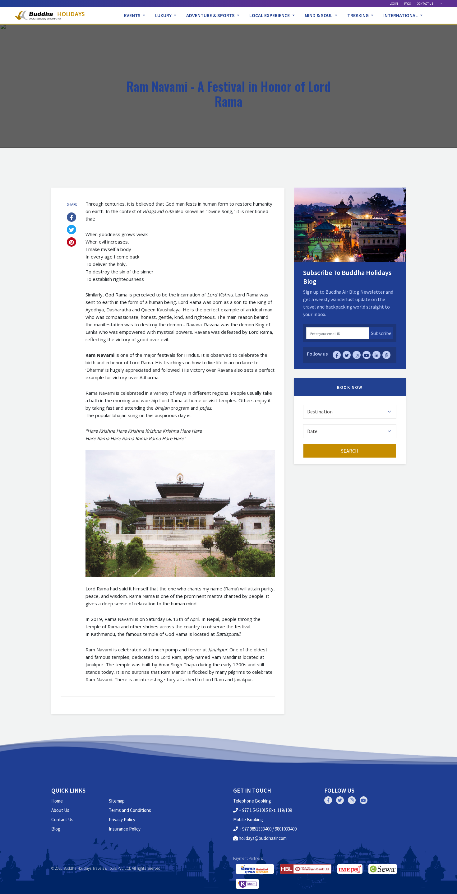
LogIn (394, 4)
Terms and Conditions (130, 810)
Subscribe (381, 333)
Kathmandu (103, 634)
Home (57, 801)
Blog (55, 829)
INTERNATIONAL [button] (401, 15)
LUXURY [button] (164, 15)
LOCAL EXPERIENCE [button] (270, 15)
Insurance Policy (125, 829)
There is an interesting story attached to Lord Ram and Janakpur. (183, 679)
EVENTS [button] (132, 15)
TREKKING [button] (358, 15)
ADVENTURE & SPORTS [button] (211, 15)
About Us (60, 810)
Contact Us (62, 819)
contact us (425, 4)
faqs (407, 4)
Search (349, 451)
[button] (440, 4)
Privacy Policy (122, 819)
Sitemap (117, 801)
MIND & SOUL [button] (319, 15)
